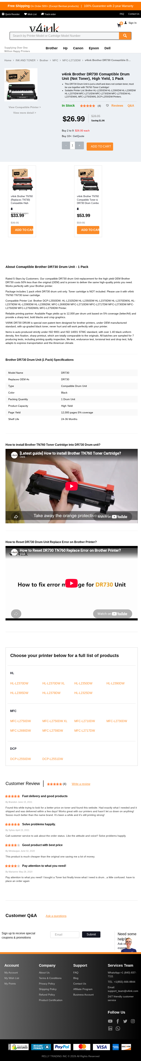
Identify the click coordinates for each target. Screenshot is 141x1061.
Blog (75, 978)
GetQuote (78, 136)
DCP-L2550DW (20, 759)
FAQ (122, 14)
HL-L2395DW (19, 693)
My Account (11, 972)
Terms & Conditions (50, 978)
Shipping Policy (48, 989)
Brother (52, 48)
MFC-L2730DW (116, 721)
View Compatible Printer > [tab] (25, 107)
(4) (99, 105)
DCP (13, 748)
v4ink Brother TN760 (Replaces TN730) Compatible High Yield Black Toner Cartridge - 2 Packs (22, 199)
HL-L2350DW (83, 683)
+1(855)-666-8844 (124, 981)
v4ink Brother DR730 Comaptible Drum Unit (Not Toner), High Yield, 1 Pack (108, 60)
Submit (91, 934)
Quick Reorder (12, 14)
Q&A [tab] (131, 105)
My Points (10, 983)
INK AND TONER (25, 60)
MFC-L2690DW (20, 730)
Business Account (83, 994)
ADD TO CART (101, 146)
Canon (78, 48)
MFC (55, 60)
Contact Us (133, 14)
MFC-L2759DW (52, 730)
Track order (50, 14)
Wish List (32, 14)
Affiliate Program (83, 989)
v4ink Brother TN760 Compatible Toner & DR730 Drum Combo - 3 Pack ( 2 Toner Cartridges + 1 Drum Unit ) (88, 199)
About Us (44, 972)
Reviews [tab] (117, 105)
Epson (94, 48)
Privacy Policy (47, 983)
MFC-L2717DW (84, 730)
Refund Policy (47, 994)
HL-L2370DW (19, 683)
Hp (65, 48)
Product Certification (50, 1000)
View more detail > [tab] (24, 112)
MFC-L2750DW (20, 721)
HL (12, 673)
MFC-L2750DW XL (54, 721)
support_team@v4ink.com (123, 990)
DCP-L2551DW (52, 759)
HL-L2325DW (83, 693)
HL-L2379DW (51, 693)
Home (7, 60)
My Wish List (11, 978)
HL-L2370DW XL (53, 683)
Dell (107, 48)
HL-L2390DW (115, 683)
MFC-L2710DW (71, 60)
